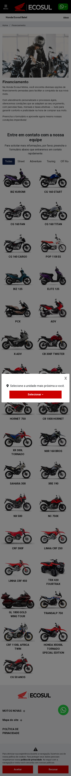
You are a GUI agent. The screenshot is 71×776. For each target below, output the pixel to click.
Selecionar (34, 394)
